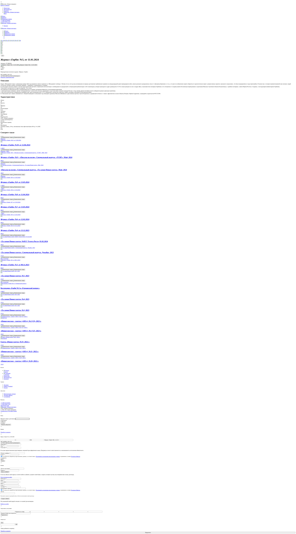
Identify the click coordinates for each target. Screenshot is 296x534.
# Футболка (4, 420)
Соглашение (7, 396)
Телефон (3, 486)
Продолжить (148, 532)
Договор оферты (8, 395)
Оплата (6, 387)
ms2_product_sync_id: (6, 74)
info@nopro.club (5, 405)
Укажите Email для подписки (8, 513)
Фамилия (3, 444)
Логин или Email (5, 468)
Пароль (2, 470)
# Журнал (3, 421)
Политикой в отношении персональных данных (48, 456)
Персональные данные (10, 394)
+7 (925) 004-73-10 (5, 21)
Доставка (6, 385)
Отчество (3, 447)
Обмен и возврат (8, 386)
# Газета (3, 423)
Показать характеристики (7, 77)
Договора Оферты (75, 456)
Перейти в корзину (6, 531)
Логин (2, 491)
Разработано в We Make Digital (9, 411)
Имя (2, 446)
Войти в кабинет (5, 5)
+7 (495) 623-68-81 (5, 20)
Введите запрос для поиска (8, 418)
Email (2, 454)
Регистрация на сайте (6, 477)
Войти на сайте (5, 504)
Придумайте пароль (6, 488)
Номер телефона (5, 453)
